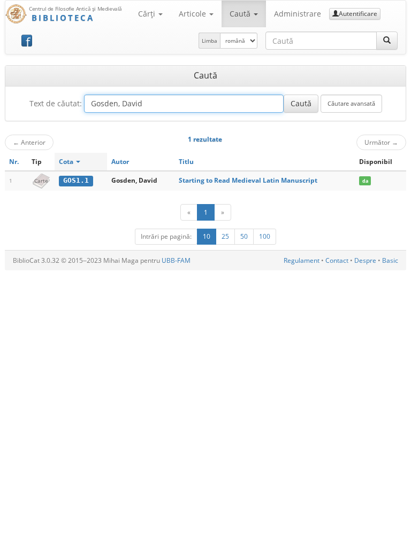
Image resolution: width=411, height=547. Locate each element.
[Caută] (387, 41)
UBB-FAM (176, 260)
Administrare (297, 14)
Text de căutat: (55, 103)
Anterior (29, 142)
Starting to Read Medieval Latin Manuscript (248, 180)
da (365, 180)
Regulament (301, 260)
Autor (120, 161)
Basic (390, 260)
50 (244, 236)
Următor (381, 142)
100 (264, 236)
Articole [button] (193, 14)
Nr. (14, 161)
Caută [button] (241, 14)
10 (206, 236)
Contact (336, 260)
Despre (365, 260)
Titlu (186, 161)
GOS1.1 (76, 180)
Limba (209, 40)
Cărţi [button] (147, 14)
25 (225, 236)
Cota (67, 161)
